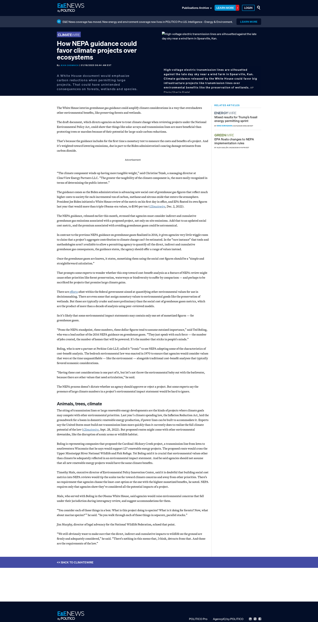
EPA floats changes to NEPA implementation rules (234, 141)
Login (248, 8)
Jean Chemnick (70, 65)
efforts (74, 291)
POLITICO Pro (198, 619)
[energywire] (225, 113)
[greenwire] (224, 135)
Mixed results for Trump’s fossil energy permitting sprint (235, 119)
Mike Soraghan (224, 126)
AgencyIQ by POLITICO (228, 619)
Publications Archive (195, 8)
